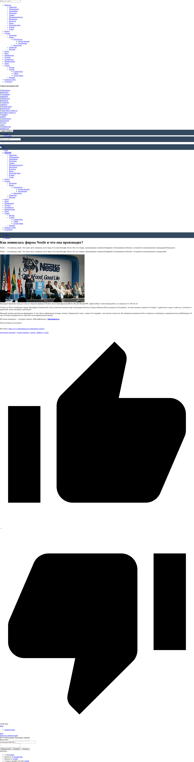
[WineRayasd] (5, 127)
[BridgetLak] (5, 98)
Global (26, 761)
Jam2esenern (4, 121)
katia (1, 726)
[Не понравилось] (97, 722)
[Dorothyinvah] (6, 106)
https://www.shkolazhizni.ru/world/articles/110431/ (27, 329)
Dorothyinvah (5, 108)
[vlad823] (4, 115)
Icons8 (15, 759)
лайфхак (39, 332)
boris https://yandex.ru (8, 113)
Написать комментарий (9, 736)
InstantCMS (18, 757)
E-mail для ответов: (7, 742)
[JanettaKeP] (5, 94)
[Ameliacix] (4, 102)
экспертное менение (8, 332)
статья (46, 332)
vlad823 (3, 117)
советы (32, 332)
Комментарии (9, 730)
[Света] (3, 123)
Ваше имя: (4, 740)
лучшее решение (23, 332)
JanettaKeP (4, 96)
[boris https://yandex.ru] (9, 110)
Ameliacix (3, 104)
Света (2, 125)
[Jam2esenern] (5, 119)
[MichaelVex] (5, 90)
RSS (1, 733)
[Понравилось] (97, 526)
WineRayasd (4, 129)
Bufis (12, 755)
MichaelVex (4, 92)
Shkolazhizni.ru (53, 319)
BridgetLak (4, 100)
